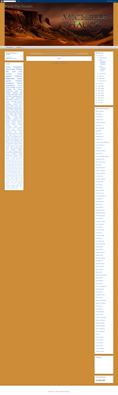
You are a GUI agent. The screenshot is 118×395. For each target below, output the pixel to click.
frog (14, 174)
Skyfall (15, 148)
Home (59, 58)
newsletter (13, 130)
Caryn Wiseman (100, 145)
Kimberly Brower (100, 215)
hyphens (20, 174)
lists (21, 139)
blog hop (19, 120)
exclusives (10, 174)
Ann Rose (98, 125)
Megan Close (99, 255)
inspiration (18, 67)
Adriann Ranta (100, 111)
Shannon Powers (100, 320)
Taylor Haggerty (100, 331)
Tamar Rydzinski (100, 328)
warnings (13, 186)
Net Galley (19, 146)
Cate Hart (98, 148)
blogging (20, 148)
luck (17, 175)
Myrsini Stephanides (101, 275)
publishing (16, 140)
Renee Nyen (99, 306)
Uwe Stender (99, 342)
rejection (15, 155)
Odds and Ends (17, 134)
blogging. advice (18, 136)
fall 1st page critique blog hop (14, 112)
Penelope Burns (100, 294)
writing (20, 85)
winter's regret (18, 186)
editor (11, 152)
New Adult (9, 134)
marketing (19, 123)
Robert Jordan (9, 148)
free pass (19, 137)
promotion (14, 115)
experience (15, 152)
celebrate (8, 137)
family (7, 115)
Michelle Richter (100, 263)
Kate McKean (99, 207)
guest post (10, 69)
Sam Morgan (99, 309)
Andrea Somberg (100, 122)
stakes (14, 183)
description (15, 172)
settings (20, 181)
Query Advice (10, 105)
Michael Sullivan (18, 162)
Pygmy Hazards (14, 164)
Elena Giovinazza (100, 162)
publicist (12, 178)
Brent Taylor (99, 133)
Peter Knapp (99, 297)
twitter (21, 185)
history (7, 154)
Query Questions (14, 84)
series (11, 142)
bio (6, 171)
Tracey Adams (100, 337)
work (13, 158)
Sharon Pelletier (100, 323)
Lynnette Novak (100, 241)
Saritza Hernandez (101, 317)
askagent (11, 169)
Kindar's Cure (17, 104)
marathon (20, 175)
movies (15, 127)
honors (16, 174)
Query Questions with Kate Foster (102, 68)
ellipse (19, 172)
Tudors (20, 166)
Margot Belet (99, 246)
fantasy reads (10, 121)
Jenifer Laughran (100, 170)
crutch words (9, 172)
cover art (18, 91)
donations (15, 151)
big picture (19, 169)
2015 (99, 93)
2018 (99, 86)
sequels (20, 127)
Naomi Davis (99, 277)
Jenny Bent (99, 184)
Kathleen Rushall (100, 213)
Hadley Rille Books (12, 161)
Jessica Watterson (101, 196)
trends (17, 185)
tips (15, 132)
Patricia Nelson (100, 289)
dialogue (20, 149)
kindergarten (16, 139)
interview (19, 98)
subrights (8, 185)
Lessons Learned (12, 118)
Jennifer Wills (99, 181)
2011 (99, 102)
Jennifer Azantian (100, 173)
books (11, 114)
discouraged (9, 151)
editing (8, 93)
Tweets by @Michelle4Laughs (11, 57)
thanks (20, 157)
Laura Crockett (100, 229)
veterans (8, 186)
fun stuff (14, 94)
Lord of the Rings (10, 162)
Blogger (67, 391)
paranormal (9, 155)
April (100, 76)
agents (9, 76)
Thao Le (98, 334)
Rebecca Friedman (101, 300)
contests (9, 94)
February (102, 80)
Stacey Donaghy (100, 325)
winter (15, 142)
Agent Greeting (17, 124)
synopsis (15, 157)
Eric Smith (98, 165)
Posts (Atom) (62, 63)
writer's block (15, 188)
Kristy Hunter (99, 218)
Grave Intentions (10, 146)
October (101, 73)
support (8, 124)
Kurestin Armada (100, 221)
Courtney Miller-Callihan (102, 156)
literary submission (11, 123)
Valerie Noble (99, 345)
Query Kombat (14, 81)
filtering (20, 152)
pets (17, 176)
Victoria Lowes (100, 351)
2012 (99, 100)
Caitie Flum (99, 139)
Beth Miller (99, 131)
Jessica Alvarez (100, 190)
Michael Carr (99, 261)
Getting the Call (14, 70)
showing (8, 182)
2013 (99, 98)
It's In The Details (19, 6)
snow (11, 157)
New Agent (10, 98)
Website (19, 47)
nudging (20, 154)
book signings (10, 149)
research (18, 179)
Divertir (17, 133)
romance (8, 181)
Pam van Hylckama (101, 286)
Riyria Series (14, 165)
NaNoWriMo (8, 164)
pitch (12, 140)
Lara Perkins (99, 227)
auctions (15, 169)
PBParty (18, 76)
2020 (99, 55)
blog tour (9, 171)
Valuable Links (18, 110)
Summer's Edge (15, 166)
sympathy (13, 185)
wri (11, 188)
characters (19, 129)
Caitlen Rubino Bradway (102, 142)
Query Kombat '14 (14, 88)
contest (16, 99)
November (102, 57)
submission (9, 132)
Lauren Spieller (100, 235)
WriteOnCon (8, 168)
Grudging (8, 104)
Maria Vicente (99, 249)
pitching (7, 178)
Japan (20, 133)
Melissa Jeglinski (100, 258)
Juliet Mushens (100, 201)
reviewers (19, 121)
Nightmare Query (14, 78)
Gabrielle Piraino (100, 167)
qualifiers (17, 178)
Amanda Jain (99, 119)
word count (8, 188)
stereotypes (19, 183)
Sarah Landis (99, 314)
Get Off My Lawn (17, 145)
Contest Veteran (18, 143)
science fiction (14, 181)
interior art (13, 175)
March (101, 78)
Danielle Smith (100, 159)
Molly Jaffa (99, 272)
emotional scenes (12, 126)
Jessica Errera (100, 193)
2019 (99, 83)
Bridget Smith (99, 136)
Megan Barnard (100, 252)
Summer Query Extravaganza (14, 102)
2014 (99, 95)
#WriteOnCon (19, 158)
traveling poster (17, 96)
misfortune (14, 176)
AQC (13, 133)
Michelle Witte (99, 266)
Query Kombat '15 (12, 87)
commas (20, 171)
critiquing (10, 83)
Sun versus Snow (14, 72)
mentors (8, 140)
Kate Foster (99, 204)
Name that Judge (17, 111)
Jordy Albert (19, 161)
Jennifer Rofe (99, 176)
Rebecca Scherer (100, 303)
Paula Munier (99, 292)
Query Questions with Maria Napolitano (102, 62)
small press (13, 182)
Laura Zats (99, 232)
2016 (99, 90)
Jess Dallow (99, 187)
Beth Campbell (100, 128)
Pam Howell (99, 283)
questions (19, 130)
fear (7, 114)
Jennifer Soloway (100, 179)
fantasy (8, 130)
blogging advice (15, 171)
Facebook (8, 145)
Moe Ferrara (99, 269)
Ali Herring (99, 116)
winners (8, 158)
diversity (14, 137)
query (8, 67)
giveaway (13, 101)
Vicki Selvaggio (100, 348)
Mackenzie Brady (100, 244)
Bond (12, 143)
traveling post (10, 129)
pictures (20, 176)
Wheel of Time (9, 136)
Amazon (8, 159)
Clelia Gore (99, 153)
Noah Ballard (99, 280)
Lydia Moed (99, 238)
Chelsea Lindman (100, 150)
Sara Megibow (100, 311)
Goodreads (14, 120)
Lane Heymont (100, 224)
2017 (99, 88)
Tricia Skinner (99, 340)
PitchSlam (9, 99)
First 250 (15, 159)
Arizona (11, 159)
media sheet (8, 176)
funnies (8, 139)
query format (12, 179)
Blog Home (10, 47)
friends (16, 108)
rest (21, 179)
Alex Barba (99, 114)
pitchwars (8, 111)
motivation (13, 154)
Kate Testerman (100, 210)
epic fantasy (18, 114)
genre (11, 139)
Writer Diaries (15, 168)
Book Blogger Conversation (14, 116)
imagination (8, 175)
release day (17, 93)
